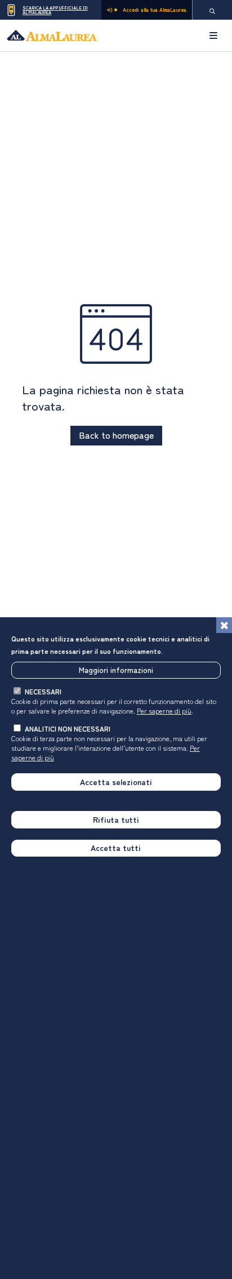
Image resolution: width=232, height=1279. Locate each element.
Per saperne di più (164, 710)
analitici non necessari (67, 728)
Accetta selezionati (116, 781)
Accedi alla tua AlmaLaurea (154, 10)
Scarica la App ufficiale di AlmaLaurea (55, 10)
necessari (43, 691)
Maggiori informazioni (116, 669)
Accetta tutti (116, 847)
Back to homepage (116, 435)
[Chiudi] (224, 625)
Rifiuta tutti (116, 819)
